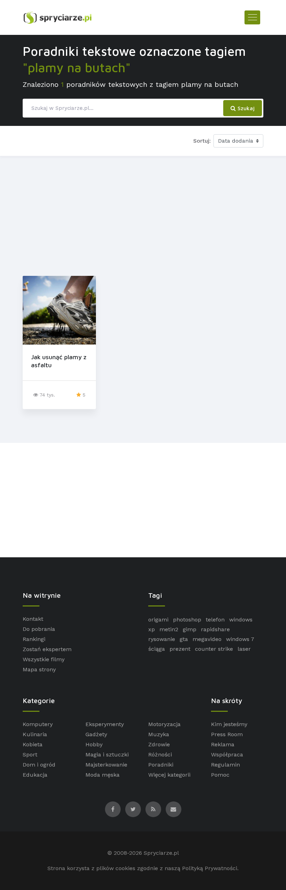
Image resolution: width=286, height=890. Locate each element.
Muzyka (158, 734)
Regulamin (225, 764)
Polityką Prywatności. (210, 868)
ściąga (156, 649)
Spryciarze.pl (161, 853)
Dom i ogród (39, 764)
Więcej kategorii (169, 774)
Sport (30, 754)
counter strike (214, 649)
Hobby (94, 744)
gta (184, 639)
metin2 (168, 629)
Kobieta (33, 744)
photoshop (187, 619)
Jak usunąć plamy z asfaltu (58, 361)
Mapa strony (39, 669)
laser (244, 649)
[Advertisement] (143, 214)
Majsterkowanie (106, 764)
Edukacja (35, 774)
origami (158, 619)
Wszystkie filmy (44, 659)
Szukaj (245, 108)
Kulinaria (35, 734)
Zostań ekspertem (47, 649)
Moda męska (102, 774)
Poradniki (160, 764)
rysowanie (161, 639)
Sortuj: (202, 140)
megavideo (207, 639)
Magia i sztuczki (107, 754)
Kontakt (33, 619)
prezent (180, 649)
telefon (215, 619)
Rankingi (34, 639)
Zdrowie (159, 744)
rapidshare (215, 629)
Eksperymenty (104, 724)
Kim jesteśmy (229, 724)
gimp (189, 629)
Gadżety (96, 734)
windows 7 (240, 639)
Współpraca (227, 754)
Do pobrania (39, 629)
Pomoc (220, 774)
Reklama (222, 744)
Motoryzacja (164, 724)
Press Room (227, 734)
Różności (160, 754)
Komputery (38, 724)
